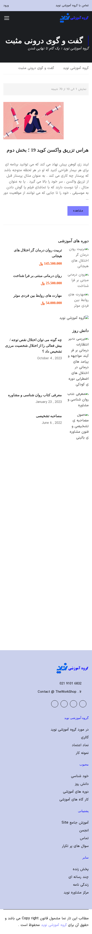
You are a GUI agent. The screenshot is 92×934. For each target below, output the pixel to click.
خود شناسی (80, 776)
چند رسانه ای (79, 877)
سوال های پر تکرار (75, 846)
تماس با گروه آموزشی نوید (72, 5)
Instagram (54, 703)
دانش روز (82, 784)
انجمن (84, 830)
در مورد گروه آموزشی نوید (70, 729)
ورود (6, 5)
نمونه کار (82, 753)
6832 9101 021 (71, 683)
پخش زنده (81, 869)
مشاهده (78, 211)
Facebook (82, 703)
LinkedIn (64, 703)
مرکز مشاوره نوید (76, 892)
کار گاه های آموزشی (74, 799)
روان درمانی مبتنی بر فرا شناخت (37, 276)
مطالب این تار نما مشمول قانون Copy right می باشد (48, 918)
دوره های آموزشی (76, 791)
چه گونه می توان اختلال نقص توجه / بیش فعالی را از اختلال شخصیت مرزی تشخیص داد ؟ (33, 345)
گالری (85, 737)
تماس (84, 838)
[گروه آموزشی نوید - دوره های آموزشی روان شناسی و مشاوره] (74, 18)
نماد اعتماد (80, 745)
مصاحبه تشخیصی (49, 416)
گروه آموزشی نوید (76, 68)
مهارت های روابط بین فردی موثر (37, 295)
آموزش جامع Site (75, 822)
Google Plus (73, 703)
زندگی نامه (81, 884)
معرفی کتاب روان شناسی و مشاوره (35, 395)
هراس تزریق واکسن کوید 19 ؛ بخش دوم (48, 150)
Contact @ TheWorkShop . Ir (60, 691)
